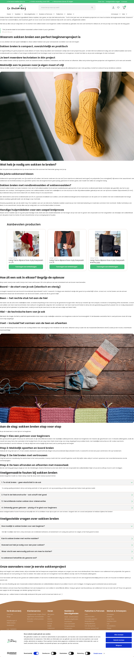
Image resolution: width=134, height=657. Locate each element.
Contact (124, 2)
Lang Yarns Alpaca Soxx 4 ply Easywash (26, 260)
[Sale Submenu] (126, 14)
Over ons (10, 614)
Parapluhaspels (69, 626)
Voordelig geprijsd (91, 619)
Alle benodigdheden (71, 619)
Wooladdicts (111, 626)
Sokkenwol (51, 628)
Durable (109, 617)
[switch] (53, 653)
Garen (9, 14)
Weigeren (119, 645)
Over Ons (101, 2)
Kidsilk (49, 626)
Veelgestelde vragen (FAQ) (36, 614)
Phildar (109, 628)
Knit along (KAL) (90, 626)
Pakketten (59, 14)
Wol (48, 617)
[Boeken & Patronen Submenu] (54, 14)
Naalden (18, 14)
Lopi (108, 624)
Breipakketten (89, 621)
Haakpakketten (90, 624)
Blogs (8, 617)
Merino (49, 619)
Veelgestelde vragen (113, 2)
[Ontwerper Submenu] (120, 14)
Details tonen (98, 653)
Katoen (50, 621)
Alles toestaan (118, 634)
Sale (123, 14)
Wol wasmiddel (69, 624)
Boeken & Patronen (45, 14)
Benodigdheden (30, 14)
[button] (67, 482)
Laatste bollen (90, 617)
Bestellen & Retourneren (35, 619)
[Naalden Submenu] (22, 14)
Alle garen (50, 614)
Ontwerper (114, 14)
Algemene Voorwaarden (35, 617)
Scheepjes (110, 614)
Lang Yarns (110, 619)
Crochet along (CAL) (92, 628)
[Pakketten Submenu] (64, 14)
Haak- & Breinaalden (71, 617)
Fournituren (68, 621)
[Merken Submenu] (73, 14)
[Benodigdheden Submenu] (37, 14)
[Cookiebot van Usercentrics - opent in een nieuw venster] (12, 653)
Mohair (49, 624)
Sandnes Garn (111, 621)
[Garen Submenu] (12, 14)
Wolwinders (68, 628)
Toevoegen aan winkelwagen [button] (26, 267)
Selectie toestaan (118, 640)
